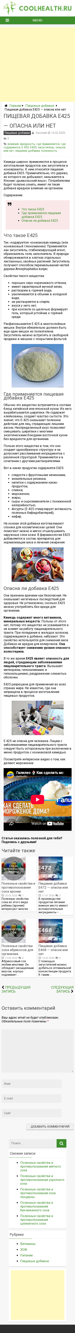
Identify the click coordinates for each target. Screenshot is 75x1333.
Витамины (28, 1244)
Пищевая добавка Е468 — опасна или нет (53, 950)
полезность (49, 151)
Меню (37, 20)
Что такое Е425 (33, 209)
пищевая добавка (27, 151)
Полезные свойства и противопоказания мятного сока (40, 1166)
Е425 (33, 147)
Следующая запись (62, 989)
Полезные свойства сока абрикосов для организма (17, 950)
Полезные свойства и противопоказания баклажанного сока (36, 1206)
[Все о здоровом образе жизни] (38, 14)
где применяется (48, 144)
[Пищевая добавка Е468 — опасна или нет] (51, 942)
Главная (15, 106)
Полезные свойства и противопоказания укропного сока (42, 1179)
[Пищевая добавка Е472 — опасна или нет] (51, 879)
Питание (26, 1255)
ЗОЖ (23, 1249)
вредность (27, 144)
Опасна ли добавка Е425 (40, 220)
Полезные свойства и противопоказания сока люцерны (38, 1193)
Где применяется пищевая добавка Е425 (41, 215)
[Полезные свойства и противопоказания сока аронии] (14, 879)
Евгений (41, 133)
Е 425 (25, 147)
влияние (13, 144)
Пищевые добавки (39, 106)
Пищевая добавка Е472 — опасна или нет (53, 887)
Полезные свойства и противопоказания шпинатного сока (36, 1219)
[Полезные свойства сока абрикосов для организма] (14, 942)
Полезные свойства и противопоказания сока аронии (18, 887)
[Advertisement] (37, 64)
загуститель (46, 147)
